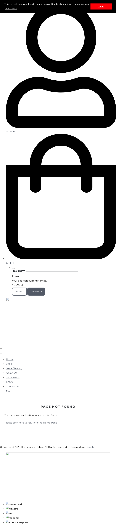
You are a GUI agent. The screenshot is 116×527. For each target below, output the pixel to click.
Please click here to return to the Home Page (31, 422)
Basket (19, 291)
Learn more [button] (11, 8)
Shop (9, 363)
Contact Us (12, 386)
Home (9, 359)
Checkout (36, 291)
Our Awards (12, 377)
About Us (11, 372)
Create (91, 447)
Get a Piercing (14, 368)
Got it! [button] (101, 6)
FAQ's (9, 382)
